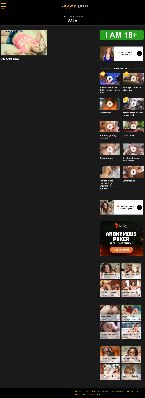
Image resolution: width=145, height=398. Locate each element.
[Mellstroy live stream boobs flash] (133, 104)
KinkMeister (103, 392)
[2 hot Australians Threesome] (133, 149)
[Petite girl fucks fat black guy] (133, 79)
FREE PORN (90, 392)
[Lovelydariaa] (133, 172)
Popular (126, 99)
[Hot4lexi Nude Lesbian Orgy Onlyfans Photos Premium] (110, 172)
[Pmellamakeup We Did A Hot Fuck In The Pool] (110, 79)
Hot (103, 73)
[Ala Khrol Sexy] (24, 42)
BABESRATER (132, 392)
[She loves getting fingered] (110, 126)
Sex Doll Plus (80, 394)
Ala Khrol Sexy (10, 58)
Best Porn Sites (117, 392)
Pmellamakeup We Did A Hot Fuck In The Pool (110, 90)
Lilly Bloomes (129, 135)
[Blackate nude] (110, 149)
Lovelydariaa (129, 181)
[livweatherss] (110, 104)
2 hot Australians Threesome (131, 159)
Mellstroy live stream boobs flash (133, 114)
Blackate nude (106, 158)
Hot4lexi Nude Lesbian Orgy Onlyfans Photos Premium (108, 185)
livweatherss (105, 112)
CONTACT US (94, 394)
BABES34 (78, 392)
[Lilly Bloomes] (133, 126)
